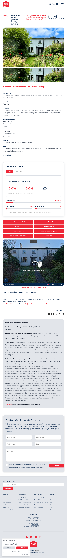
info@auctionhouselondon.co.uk (35, 304)
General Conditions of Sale (24, 507)
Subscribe (8, 488)
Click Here (8, 404)
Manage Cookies (16, 551)
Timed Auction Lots (7, 502)
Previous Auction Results (8, 509)
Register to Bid (6, 507)
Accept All (22, 547)
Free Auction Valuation (39, 504)
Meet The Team (53, 499)
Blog (51, 502)
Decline (9, 547)
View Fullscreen (27, 287)
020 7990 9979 (35, 524)
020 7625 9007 (8, 304)
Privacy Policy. (39, 467)
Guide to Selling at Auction (40, 499)
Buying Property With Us (23, 497)
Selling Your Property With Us (40, 497)
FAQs (51, 507)
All (55, 16)
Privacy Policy (53, 504)
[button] (62, 4)
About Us (52, 497)
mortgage (19, 171)
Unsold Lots (5, 504)
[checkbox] (6, 465)
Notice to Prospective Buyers (24, 502)
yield (9, 171)
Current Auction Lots (7, 497)
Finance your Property (23, 504)
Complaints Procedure (55, 509)
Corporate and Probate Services (41, 502)
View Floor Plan (49, 221)
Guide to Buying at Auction (24, 499)
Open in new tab (41, 287)
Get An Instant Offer (38, 507)
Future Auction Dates (7, 499)
